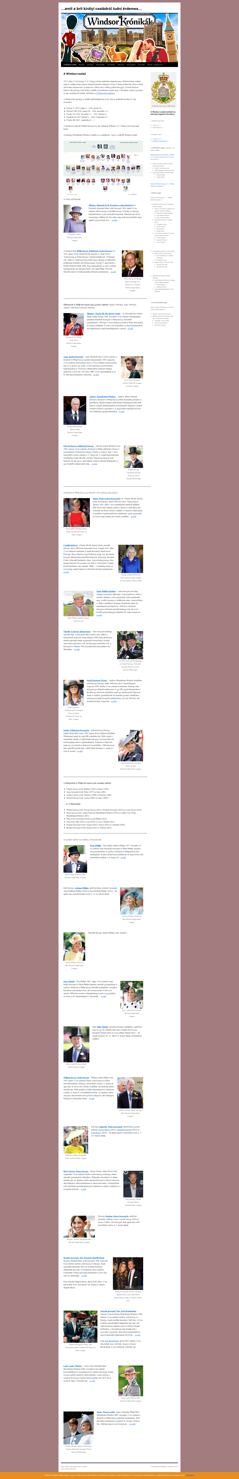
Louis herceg (96, 1132)
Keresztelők (100, 64)
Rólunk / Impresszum (155, 64)
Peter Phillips (95, 845)
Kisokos (82, 64)
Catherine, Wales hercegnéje (110, 1126)
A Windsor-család (70, 64)
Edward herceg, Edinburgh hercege (78, 445)
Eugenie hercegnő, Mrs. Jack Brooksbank (118, 1311)
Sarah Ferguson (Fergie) (97, 680)
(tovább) (132, 1424)
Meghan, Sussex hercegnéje (116, 1216)
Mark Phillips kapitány (106, 591)
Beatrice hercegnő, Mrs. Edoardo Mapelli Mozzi (83, 1257)
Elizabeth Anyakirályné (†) (160, 141)
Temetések (111, 64)
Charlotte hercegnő (124, 1129)
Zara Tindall (69, 981)
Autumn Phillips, (82, 887)
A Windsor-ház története (104, 93)
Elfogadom (190, 1475)
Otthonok (121, 64)
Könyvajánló (131, 64)
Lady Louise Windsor (72, 1365)
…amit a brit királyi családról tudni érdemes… (101, 8)
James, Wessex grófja (106, 1412)
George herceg (104, 1129)
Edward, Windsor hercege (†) (160, 184)
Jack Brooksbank (112, 1341)
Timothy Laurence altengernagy (77, 631)
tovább (114, 220)
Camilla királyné (70, 545)
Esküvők (90, 64)
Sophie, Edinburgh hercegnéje (76, 730)
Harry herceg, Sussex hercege (75, 1171)
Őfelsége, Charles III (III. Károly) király (103, 313)
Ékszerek (141, 64)
